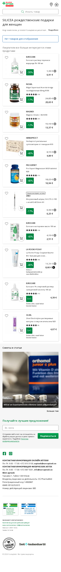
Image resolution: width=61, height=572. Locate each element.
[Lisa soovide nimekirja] (6, 57)
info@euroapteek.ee (43, 469)
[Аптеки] (51, 4)
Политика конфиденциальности (15, 440)
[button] (55, 71)
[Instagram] (11, 454)
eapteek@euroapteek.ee (45, 463)
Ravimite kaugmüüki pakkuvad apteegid (16, 523)
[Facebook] (4, 454)
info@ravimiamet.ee (23, 525)
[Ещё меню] (56, 4)
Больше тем (52, 411)
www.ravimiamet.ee (9, 525)
